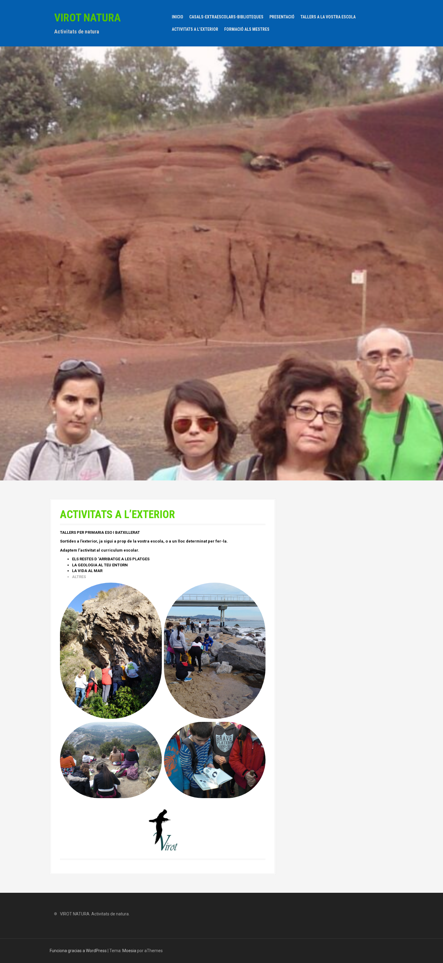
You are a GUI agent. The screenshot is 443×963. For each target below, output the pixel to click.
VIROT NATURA (87, 17)
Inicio (177, 16)
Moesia (129, 950)
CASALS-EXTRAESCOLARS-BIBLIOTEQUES (226, 16)
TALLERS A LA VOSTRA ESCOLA (328, 16)
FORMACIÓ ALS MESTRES (246, 29)
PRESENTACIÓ (281, 16)
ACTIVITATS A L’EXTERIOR (195, 29)
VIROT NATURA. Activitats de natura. (95, 913)
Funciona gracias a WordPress (78, 950)
